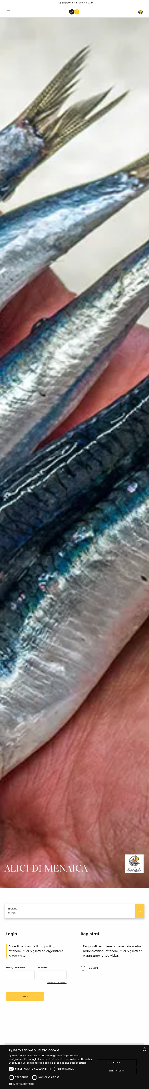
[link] (140, 11)
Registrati (93, 968)
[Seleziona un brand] (74, 12)
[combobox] (144, 1049)
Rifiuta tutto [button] (116, 1070)
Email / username (15, 967)
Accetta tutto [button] (116, 1062)
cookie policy (84, 1059)
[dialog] (74, 1067)
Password (42, 967)
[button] (51, 1084)
